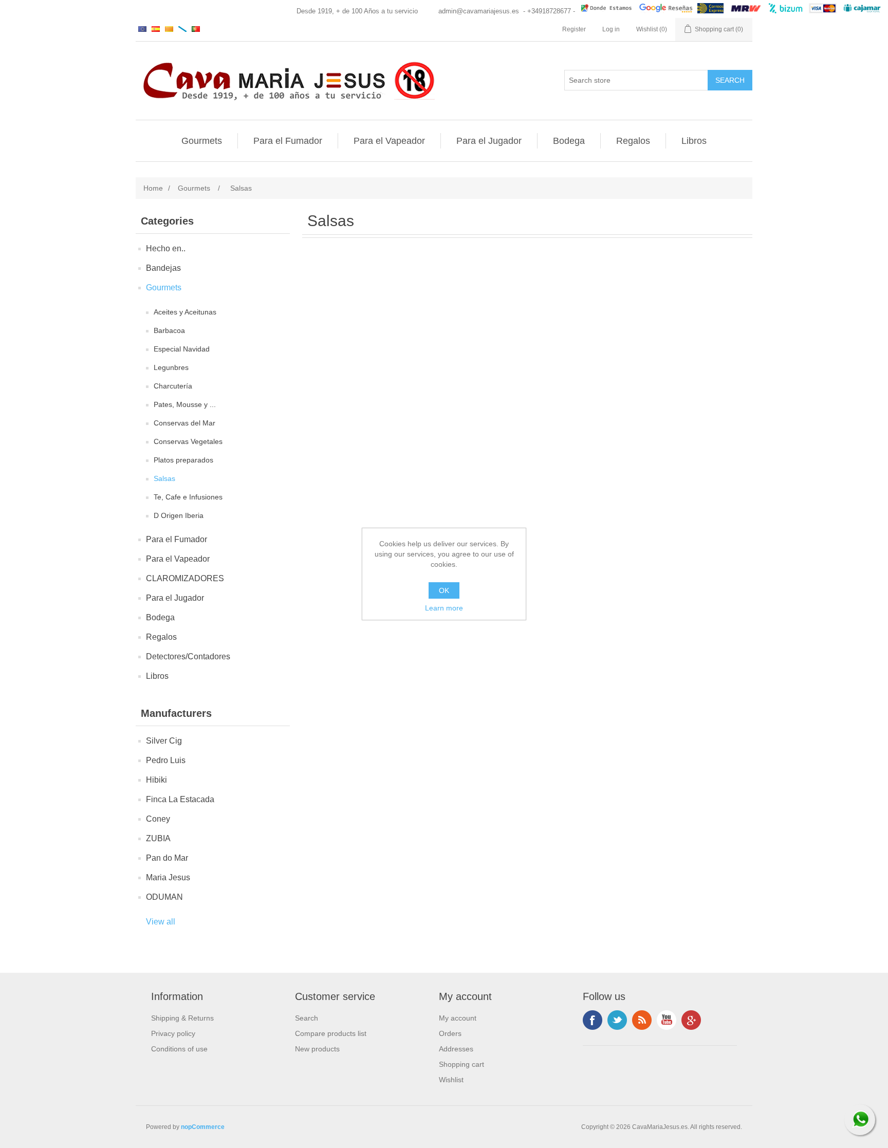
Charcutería (173, 386)
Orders (450, 1033)
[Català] (169, 29)
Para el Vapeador (389, 141)
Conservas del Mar (184, 423)
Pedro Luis (166, 760)
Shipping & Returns (182, 1018)
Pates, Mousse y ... (185, 404)
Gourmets (201, 141)
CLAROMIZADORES (185, 578)
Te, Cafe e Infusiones (188, 497)
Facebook (592, 1020)
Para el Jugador (489, 141)
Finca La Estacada (180, 799)
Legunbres (171, 367)
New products (317, 1049)
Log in (611, 29)
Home (153, 188)
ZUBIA (158, 838)
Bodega (569, 141)
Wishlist (451, 1080)
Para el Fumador (287, 141)
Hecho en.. (166, 248)
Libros (694, 141)
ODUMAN (164, 897)
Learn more (444, 608)
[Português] (196, 29)
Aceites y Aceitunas (185, 312)
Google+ (691, 1020)
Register (574, 29)
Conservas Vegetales (188, 441)
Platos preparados (183, 460)
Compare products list (330, 1033)
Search (306, 1018)
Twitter (617, 1020)
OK (444, 590)
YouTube (666, 1020)
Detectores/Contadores (188, 656)
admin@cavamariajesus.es (478, 11)
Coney (158, 818)
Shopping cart (461, 1064)
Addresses (456, 1049)
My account (457, 1018)
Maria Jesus (168, 877)
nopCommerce (203, 1127)
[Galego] (182, 29)
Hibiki (156, 779)
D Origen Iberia (178, 515)
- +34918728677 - (549, 11)
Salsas (164, 478)
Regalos (633, 141)
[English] (142, 29)
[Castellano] (156, 29)
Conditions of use (179, 1049)
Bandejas (163, 268)
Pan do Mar (167, 858)
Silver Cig (164, 740)
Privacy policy (173, 1033)
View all (160, 921)
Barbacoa (169, 330)
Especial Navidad (182, 349)
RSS (642, 1020)
